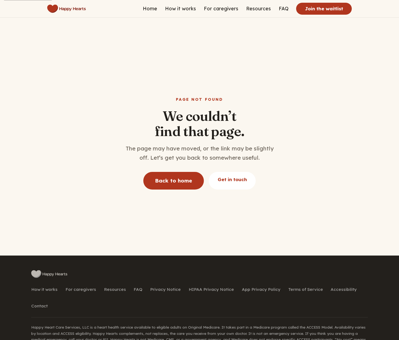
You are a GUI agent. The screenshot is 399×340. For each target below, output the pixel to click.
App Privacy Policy (261, 289)
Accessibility (344, 289)
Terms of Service (305, 289)
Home (150, 8)
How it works (180, 8)
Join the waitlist (324, 8)
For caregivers (221, 8)
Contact (39, 305)
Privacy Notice (165, 289)
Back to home (173, 180)
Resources (258, 8)
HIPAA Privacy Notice (211, 289)
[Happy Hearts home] (66, 9)
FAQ (284, 8)
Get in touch (232, 179)
